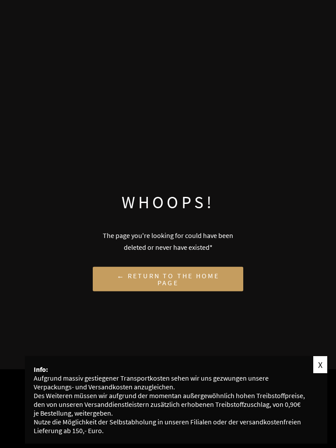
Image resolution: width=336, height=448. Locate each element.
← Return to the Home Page (168, 279)
